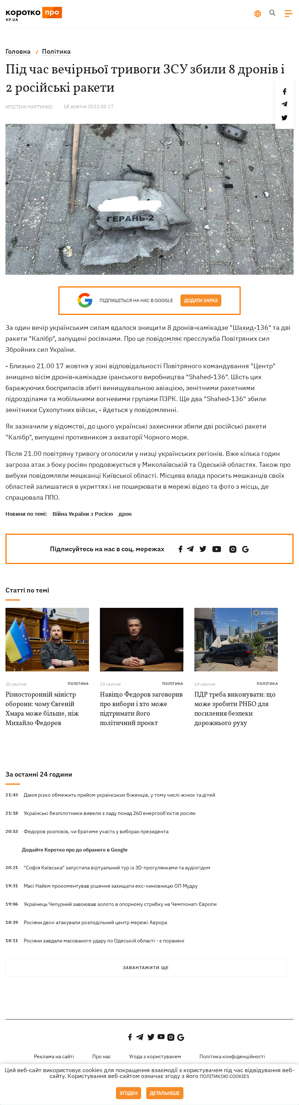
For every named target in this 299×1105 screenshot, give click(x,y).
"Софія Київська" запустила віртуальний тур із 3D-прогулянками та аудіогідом (117, 867)
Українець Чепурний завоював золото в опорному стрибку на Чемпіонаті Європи (120, 904)
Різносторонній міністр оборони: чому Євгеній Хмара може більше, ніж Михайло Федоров (42, 709)
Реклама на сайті (54, 1056)
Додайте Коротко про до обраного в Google (75, 849)
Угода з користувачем (155, 1056)
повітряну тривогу (71, 453)
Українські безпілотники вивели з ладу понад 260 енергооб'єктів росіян (109, 813)
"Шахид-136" (250, 327)
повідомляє (164, 338)
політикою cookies (224, 1076)
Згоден (128, 1093)
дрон (125, 513)
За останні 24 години (38, 774)
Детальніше (165, 1093)
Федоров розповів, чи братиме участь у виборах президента (96, 831)
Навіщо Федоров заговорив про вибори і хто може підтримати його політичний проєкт (141, 709)
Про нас (101, 1056)
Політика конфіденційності (232, 1056)
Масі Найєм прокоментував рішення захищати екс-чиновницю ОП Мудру (111, 886)
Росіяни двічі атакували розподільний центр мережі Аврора (95, 922)
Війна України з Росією (83, 513)
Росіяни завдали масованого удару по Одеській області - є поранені (104, 940)
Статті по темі (27, 590)
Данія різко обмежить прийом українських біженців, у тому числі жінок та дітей (119, 795)
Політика (78, 683)
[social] (180, 549)
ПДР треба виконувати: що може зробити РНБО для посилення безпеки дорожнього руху (235, 709)
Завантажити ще (146, 967)
